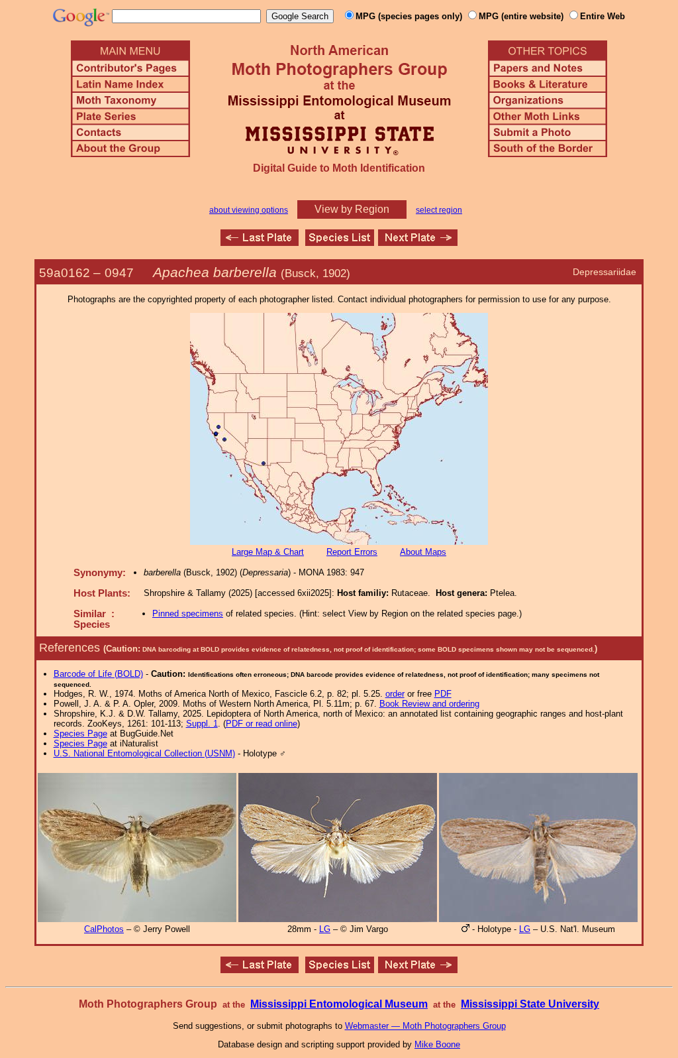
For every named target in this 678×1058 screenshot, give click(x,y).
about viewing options (248, 210)
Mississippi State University (530, 1004)
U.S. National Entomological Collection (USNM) (144, 753)
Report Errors (351, 552)
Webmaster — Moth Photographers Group (425, 1026)
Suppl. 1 (202, 724)
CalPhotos (104, 929)
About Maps (423, 552)
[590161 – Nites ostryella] (259, 242)
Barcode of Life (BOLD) (98, 674)
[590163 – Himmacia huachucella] (418, 242)
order (395, 694)
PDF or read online (261, 724)
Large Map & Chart (268, 552)
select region (439, 210)
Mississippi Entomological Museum (339, 1004)
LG (324, 929)
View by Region (352, 209)
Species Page (80, 733)
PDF (443, 694)
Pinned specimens (187, 613)
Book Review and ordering (429, 704)
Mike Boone (437, 1044)
